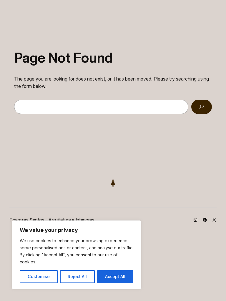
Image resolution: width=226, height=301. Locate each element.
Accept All (115, 276)
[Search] (201, 107)
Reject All (77, 276)
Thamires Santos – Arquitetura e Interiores (51, 220)
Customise (39, 276)
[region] (76, 254)
